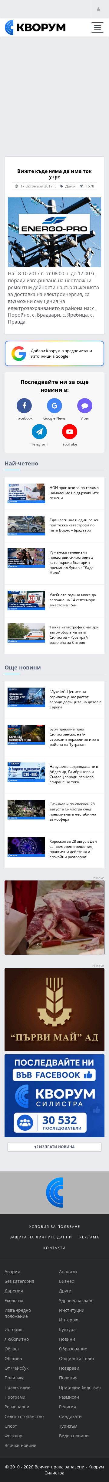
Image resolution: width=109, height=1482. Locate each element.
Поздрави (69, 1368)
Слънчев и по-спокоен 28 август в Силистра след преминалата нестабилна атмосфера (73, 811)
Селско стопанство (24, 1416)
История (13, 1329)
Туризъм (68, 1426)
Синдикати (70, 1416)
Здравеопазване (76, 1300)
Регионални (17, 1407)
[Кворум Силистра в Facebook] (54, 1095)
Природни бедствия (80, 1387)
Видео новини (74, 1436)
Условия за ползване (54, 1226)
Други (70, 186)
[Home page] (35, 27)
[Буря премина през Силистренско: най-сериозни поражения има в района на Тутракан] (26, 734)
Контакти (54, 1247)
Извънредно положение (18, 1313)
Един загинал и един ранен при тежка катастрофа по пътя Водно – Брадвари (75, 524)
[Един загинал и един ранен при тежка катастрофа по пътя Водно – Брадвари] (26, 525)
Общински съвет (76, 1358)
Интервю (68, 1320)
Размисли (69, 1397)
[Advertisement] (54, 94)
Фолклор (13, 1436)
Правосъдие (17, 1387)
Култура (67, 1329)
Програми (15, 1397)
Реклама (89, 1237)
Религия (67, 1407)
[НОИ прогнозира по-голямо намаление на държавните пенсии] (26, 493)
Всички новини (21, 1445)
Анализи (68, 1271)
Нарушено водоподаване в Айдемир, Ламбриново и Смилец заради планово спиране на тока (74, 774)
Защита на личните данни (41, 1237)
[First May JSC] (54, 1009)
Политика (15, 1378)
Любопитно (17, 1339)
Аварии (12, 1271)
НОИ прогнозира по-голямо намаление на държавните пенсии (74, 492)
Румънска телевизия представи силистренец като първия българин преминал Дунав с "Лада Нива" (72, 562)
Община (13, 1358)
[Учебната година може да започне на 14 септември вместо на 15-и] (26, 600)
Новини (67, 1339)
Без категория (19, 1281)
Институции (71, 1310)
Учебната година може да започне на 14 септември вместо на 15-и (73, 599)
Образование (73, 1349)
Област (12, 1349)
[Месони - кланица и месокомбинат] (54, 953)
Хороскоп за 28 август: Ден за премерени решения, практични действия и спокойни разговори (73, 848)
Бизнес (66, 1281)
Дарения (14, 1291)
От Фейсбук (16, 1368)
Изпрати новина (56, 1146)
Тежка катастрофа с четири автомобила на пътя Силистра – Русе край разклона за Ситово (74, 634)
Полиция (68, 1378)
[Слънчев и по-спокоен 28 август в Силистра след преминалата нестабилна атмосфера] (26, 809)
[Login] (98, 9)
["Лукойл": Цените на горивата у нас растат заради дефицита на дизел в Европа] (26, 697)
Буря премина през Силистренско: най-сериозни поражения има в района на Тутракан (74, 736)
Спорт (11, 1426)
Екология (14, 1300)
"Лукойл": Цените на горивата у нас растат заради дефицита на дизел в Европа (75, 699)
